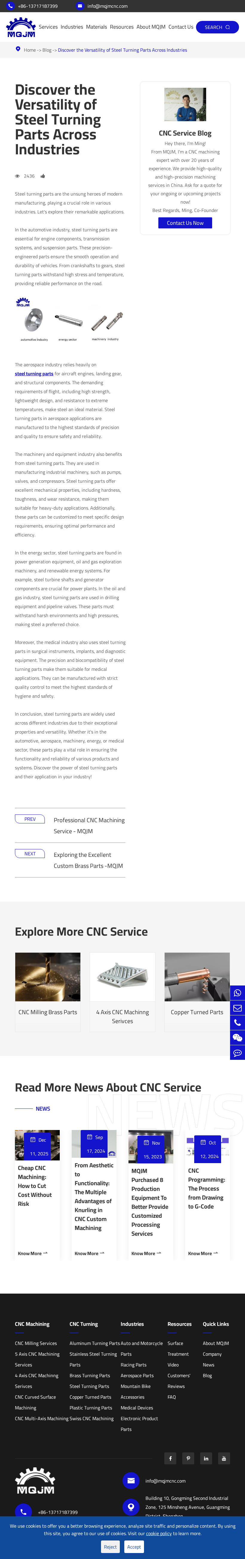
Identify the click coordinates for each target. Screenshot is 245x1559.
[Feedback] (237, 1052)
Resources (122, 27)
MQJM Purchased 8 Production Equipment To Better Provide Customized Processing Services (149, 1202)
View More (48, 1013)
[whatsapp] (237, 992)
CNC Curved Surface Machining (35, 1402)
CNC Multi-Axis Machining (41, 1418)
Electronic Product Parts (139, 1424)
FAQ (172, 1396)
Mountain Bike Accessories (136, 1391)
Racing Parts (133, 1364)
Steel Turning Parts (89, 1386)
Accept (134, 1546)
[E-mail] (237, 1007)
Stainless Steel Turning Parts (93, 1359)
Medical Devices (137, 1407)
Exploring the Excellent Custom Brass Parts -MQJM (88, 860)
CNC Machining (32, 1324)
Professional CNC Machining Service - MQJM (89, 825)
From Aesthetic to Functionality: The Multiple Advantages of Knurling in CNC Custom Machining (94, 1196)
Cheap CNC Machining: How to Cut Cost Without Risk (35, 1185)
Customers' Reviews (179, 1381)
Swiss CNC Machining (92, 1418)
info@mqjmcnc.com (103, 5)
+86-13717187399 (33, 5)
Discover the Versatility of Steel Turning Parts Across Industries (122, 49)
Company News (212, 1359)
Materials (96, 27)
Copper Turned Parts (197, 1000)
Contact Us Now (185, 223)
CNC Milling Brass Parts (48, 1000)
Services (48, 27)
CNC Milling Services (36, 1343)
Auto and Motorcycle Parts (142, 1348)
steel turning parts (34, 373)
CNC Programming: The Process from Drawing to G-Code (206, 1188)
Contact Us (181, 27)
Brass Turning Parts (90, 1375)
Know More (33, 1253)
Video (173, 1364)
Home (30, 49)
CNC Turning (84, 1324)
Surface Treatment (178, 1348)
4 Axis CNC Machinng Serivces (122, 1009)
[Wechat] (237, 1037)
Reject (110, 1546)
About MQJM (151, 27)
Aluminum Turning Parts (95, 1343)
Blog (46, 49)
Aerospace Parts (137, 1375)
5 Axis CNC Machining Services (37, 1359)
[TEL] (237, 1022)
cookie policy (159, 1534)
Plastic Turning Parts (91, 1407)
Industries (72, 27)
